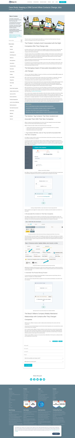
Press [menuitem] (10, 397)
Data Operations (12, 60)
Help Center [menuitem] (25, 390)
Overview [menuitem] (10, 390)
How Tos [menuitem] (24, 393)
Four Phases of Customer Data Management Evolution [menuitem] (14, 415)
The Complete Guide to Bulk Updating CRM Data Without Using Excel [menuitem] (44, 415)
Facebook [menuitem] (54, 398)
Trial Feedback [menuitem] (55, 393)
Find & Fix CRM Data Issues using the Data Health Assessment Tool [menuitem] (30, 412)
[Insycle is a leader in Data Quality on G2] (26, 404)
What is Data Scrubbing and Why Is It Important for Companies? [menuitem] (58, 425)
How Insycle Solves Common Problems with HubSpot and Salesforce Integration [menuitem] (59, 415)
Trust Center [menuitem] (25, 399)
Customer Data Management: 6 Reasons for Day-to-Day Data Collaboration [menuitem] (44, 425)
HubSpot (21, 9)
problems (39, 91)
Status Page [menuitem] (25, 398)
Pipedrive (11, 116)
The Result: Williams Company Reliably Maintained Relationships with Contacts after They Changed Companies (41, 316)
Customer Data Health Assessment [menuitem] (14, 394)
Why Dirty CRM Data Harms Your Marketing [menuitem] (28, 417)
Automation (12, 68)
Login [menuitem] (10, 403)
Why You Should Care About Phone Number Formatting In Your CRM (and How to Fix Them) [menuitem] (29, 420)
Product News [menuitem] (25, 394)
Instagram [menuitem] (54, 397)
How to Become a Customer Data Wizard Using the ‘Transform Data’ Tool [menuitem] (44, 412)
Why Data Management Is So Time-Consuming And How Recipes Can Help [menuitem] (15, 419)
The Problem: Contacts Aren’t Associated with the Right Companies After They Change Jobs (15, 19)
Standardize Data (13, 66)
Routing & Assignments (14, 99)
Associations (12, 63)
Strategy (11, 74)
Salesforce (12, 57)
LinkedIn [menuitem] (54, 394)
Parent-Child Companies (14, 88)
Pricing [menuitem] (10, 398)
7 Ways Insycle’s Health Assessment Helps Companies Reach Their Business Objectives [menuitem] (16, 424)
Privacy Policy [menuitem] (40, 390)
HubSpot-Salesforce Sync (14, 91)
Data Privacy (12, 110)
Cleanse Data (12, 71)
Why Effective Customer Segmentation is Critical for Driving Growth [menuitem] (15, 422)
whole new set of (35, 91)
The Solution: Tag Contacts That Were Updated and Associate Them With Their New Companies (15, 26)
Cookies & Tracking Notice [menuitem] (42, 399)
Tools (11, 85)
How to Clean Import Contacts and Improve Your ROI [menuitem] (43, 419)
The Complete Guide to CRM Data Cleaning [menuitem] (28, 415)
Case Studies (18, 9)
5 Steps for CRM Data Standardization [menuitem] (29, 422)
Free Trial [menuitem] (10, 405)
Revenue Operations (13, 96)
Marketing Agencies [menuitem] (12, 399)
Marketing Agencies (13, 105)
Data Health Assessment (14, 107)
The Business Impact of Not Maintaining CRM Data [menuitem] (15, 412)
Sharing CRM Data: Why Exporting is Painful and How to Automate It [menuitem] (43, 417)
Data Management (13, 54)
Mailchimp (11, 113)
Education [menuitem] (10, 402)
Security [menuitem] (39, 393)
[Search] (21, 40)
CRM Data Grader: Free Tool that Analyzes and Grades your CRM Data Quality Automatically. (15, 36)
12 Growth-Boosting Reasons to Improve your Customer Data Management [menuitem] (15, 417)
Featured (11, 49)
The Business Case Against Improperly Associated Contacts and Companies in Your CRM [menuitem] (44, 422)
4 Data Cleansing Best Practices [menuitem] (28, 423)
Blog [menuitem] (9, 401)
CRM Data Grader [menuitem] (11, 393)
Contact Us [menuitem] (54, 390)
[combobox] (15, 40)
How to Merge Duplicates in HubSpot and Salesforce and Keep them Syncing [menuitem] (59, 412)
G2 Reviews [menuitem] (25, 397)
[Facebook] (34, 379)
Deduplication (12, 52)
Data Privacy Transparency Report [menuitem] (43, 397)
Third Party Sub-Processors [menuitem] (42, 398)
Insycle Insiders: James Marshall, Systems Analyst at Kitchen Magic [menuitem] (58, 418)
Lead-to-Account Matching (14, 102)
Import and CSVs (13, 93)
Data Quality (12, 82)
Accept (56, 433)
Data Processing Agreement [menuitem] (42, 394)
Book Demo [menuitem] (11, 407)
